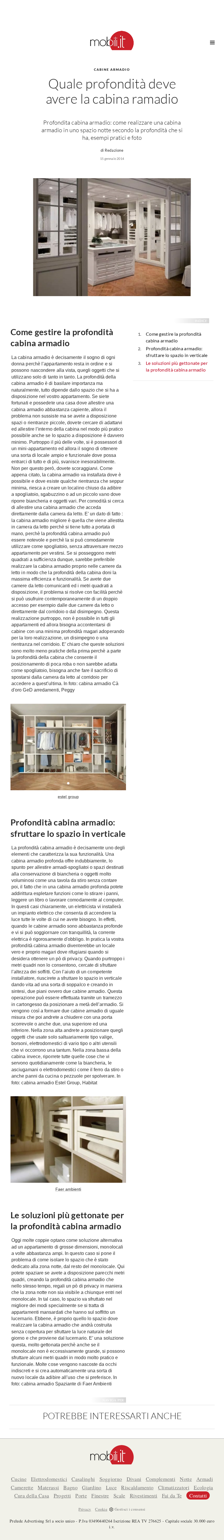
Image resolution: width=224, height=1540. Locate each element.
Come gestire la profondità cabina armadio (174, 337)
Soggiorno (110, 1478)
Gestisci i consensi (130, 1509)
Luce (111, 1487)
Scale (119, 1495)
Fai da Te (172, 1495)
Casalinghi (83, 1478)
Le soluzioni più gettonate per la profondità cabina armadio (177, 366)
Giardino (91, 1487)
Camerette (22, 1487)
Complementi (160, 1478)
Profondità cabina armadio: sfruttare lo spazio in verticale (177, 352)
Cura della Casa (31, 1495)
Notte (186, 1478)
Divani (134, 1478)
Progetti (62, 1495)
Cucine (19, 1478)
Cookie (101, 1509)
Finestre (100, 1495)
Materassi (48, 1487)
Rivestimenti (144, 1495)
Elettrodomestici (49, 1478)
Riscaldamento (137, 1487)
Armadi (204, 1478)
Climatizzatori (173, 1487)
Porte (81, 1495)
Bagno (70, 1487)
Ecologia (203, 1487)
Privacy (84, 1509)
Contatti (198, 1495)
